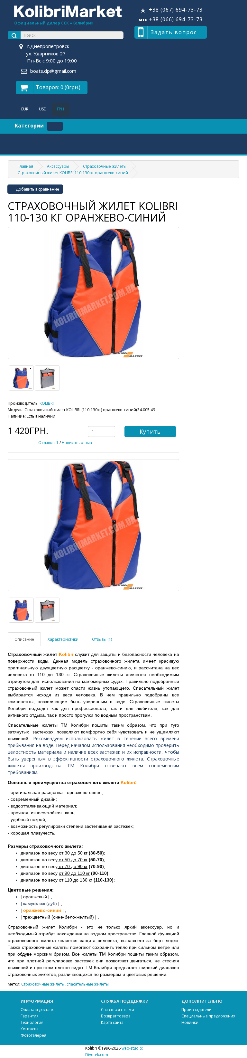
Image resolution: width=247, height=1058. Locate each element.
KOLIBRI (47, 403)
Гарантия (30, 1016)
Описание (24, 639)
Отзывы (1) (102, 639)
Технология (32, 1022)
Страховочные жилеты (104, 166)
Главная (25, 166)
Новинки (189, 1022)
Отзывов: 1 (48, 442)
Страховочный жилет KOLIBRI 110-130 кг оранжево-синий (73, 172)
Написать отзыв (77, 442)
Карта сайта (112, 1022)
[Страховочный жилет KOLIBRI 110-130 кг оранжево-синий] (93, 293)
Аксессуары (58, 166)
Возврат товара (116, 1016)
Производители (196, 1009)
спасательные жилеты (88, 984)
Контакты (29, 1029)
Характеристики (63, 639)
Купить (150, 431)
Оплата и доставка (38, 1009)
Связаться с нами (117, 1009)
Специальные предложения (208, 1016)
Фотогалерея (33, 1035)
